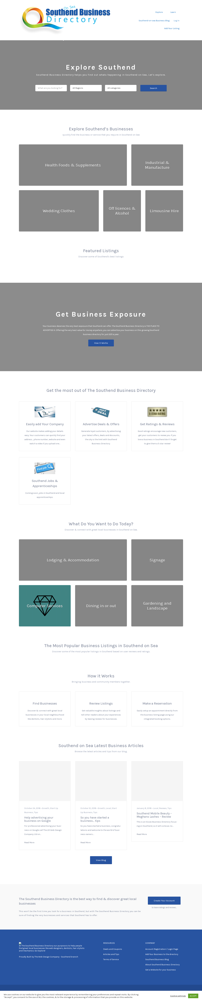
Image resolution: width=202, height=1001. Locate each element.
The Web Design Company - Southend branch (56, 957)
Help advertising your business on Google (38, 819)
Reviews (163, 808)
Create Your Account (164, 900)
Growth (45, 808)
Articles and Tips (111, 954)
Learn (173, 12)
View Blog (101, 860)
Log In (176, 20)
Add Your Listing (171, 28)
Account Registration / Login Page (161, 949)
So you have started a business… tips (94, 819)
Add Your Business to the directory (161, 954)
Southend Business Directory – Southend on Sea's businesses (67, 38)
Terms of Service (111, 959)
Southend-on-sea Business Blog (154, 20)
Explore (159, 12)
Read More (29, 842)
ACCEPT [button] (193, 996)
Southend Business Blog (157, 959)
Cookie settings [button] (178, 996)
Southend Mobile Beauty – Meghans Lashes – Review (154, 815)
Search (153, 88)
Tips (36, 812)
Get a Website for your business (160, 970)
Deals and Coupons (112, 949)
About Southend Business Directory (162, 964)
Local (108, 808)
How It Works (101, 343)
